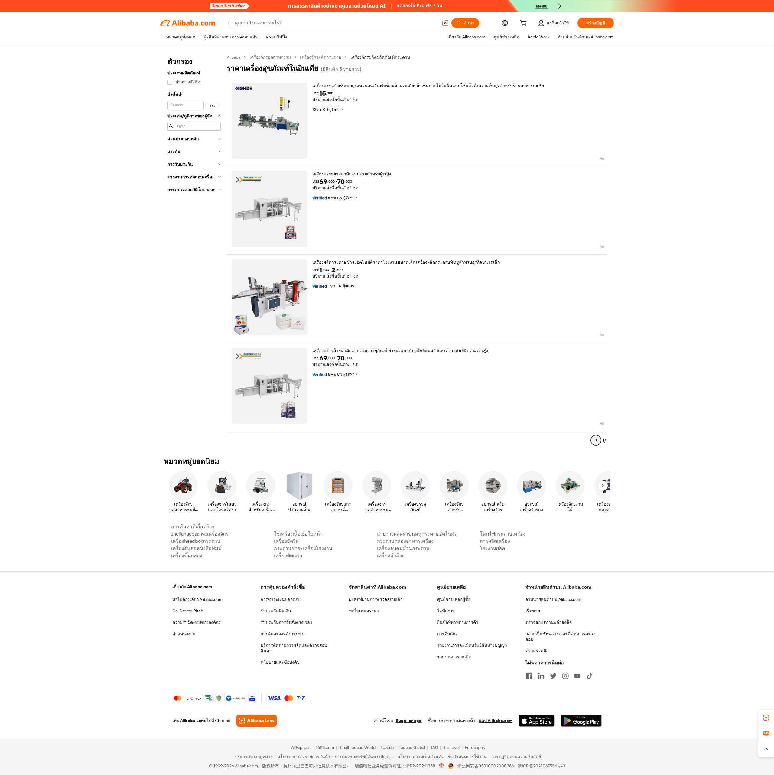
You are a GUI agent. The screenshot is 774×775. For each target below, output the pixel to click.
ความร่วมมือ (536, 650)
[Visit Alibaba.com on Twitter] (553, 675)
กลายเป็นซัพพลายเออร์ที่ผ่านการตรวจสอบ (560, 636)
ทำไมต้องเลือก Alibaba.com (197, 599)
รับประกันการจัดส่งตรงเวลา (286, 622)
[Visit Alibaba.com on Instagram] (565, 675)
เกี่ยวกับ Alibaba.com (192, 586)
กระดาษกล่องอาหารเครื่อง (405, 541)
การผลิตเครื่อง (495, 541)
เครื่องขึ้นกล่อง (186, 555)
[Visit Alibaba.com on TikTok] (589, 675)
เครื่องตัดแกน (288, 555)
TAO (434, 747)
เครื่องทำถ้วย (391, 555)
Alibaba (233, 57)
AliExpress (301, 747)
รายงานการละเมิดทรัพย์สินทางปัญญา (472, 645)
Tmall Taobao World (357, 747)
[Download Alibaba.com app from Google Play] (581, 721)
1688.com (325, 747)
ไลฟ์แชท (445, 610)
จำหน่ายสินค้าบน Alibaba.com (553, 599)
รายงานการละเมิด (454, 656)
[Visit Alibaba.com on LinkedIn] (541, 675)
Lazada (387, 747)
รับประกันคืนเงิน (276, 610)
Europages (475, 747)
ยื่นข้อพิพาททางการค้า (457, 622)
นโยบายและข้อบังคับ (280, 662)
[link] (766, 717)
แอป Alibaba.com (495, 720)
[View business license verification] (441, 766)
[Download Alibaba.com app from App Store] (537, 721)
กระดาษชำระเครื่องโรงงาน (303, 548)
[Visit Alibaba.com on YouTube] (577, 675)
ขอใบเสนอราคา (364, 610)
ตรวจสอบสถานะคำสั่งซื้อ (548, 622)
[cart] (524, 23)
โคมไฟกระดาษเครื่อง (502, 534)
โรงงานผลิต (492, 548)
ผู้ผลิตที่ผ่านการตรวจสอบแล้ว (376, 599)
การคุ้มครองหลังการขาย (283, 633)
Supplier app (409, 720)
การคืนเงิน (447, 633)
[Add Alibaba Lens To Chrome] (256, 721)
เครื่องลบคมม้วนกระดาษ (403, 548)
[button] (445, 23)
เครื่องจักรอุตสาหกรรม (270, 57)
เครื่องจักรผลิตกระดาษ (320, 57)
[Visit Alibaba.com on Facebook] (529, 675)
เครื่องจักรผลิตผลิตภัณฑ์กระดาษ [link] (380, 57)
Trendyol (451, 747)
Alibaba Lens (193, 720)
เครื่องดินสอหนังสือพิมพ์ (196, 548)
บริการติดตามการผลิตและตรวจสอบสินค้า (294, 648)
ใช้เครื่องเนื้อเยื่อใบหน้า (298, 534)
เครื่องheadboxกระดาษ (195, 541)
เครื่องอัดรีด (286, 541)
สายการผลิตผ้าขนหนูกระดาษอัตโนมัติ (417, 534)
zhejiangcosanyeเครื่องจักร (200, 534)
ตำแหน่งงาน (184, 633)
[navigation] (194, 251)
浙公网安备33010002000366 (485, 766)
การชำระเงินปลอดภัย (281, 599)
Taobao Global (412, 747)
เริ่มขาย (532, 610)
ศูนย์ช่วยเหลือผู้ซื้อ (453, 599)
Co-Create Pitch (187, 610)
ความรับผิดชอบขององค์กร (196, 622)
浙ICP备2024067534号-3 (541, 766)
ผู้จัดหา (334, 109)
